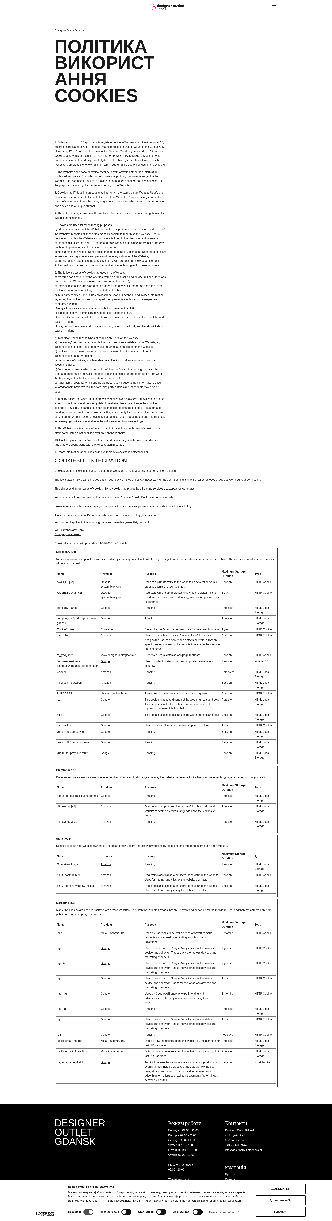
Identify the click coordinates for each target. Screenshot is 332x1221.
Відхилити (280, 1211)
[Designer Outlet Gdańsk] (166, 7)
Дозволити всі (280, 1188)
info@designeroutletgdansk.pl (243, 1149)
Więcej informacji (178, 1179)
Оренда (230, 1179)
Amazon (106, 635)
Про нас (230, 1174)
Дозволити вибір (280, 1200)
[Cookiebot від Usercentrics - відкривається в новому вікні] (45, 1214)
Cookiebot (122, 543)
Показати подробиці (222, 1212)
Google (105, 607)
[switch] (126, 1212)
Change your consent (68, 534)
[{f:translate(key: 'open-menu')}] (274, 7)
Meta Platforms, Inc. (113, 933)
